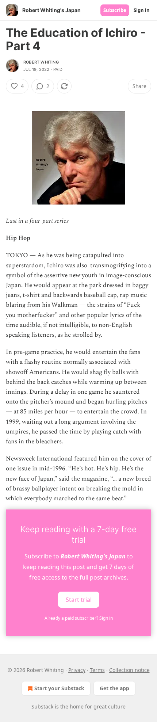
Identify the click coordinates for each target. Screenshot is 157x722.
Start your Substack (59, 688)
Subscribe (114, 10)
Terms (97, 669)
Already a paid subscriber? (79, 618)
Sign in (142, 10)
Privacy (76, 669)
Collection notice (129, 669)
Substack (42, 706)
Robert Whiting (41, 62)
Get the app (114, 688)
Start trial (79, 600)
